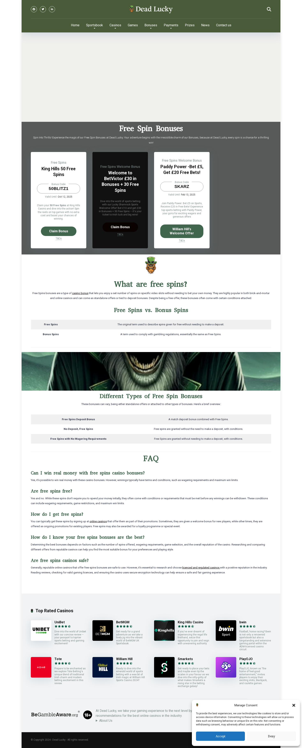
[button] (294, 705)
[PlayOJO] (226, 676)
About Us (105, 721)
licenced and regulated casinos (201, 567)
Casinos (115, 25)
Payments (171, 25)
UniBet (59, 622)
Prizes (190, 25)
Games (133, 25)
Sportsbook (94, 25)
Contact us (223, 25)
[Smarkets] (164, 676)
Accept (220, 736)
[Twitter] (43, 9)
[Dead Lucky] (151, 9)
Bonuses (150, 25)
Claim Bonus (58, 231)
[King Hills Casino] (164, 640)
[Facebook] (34, 9)
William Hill (124, 659)
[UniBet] (41, 640)
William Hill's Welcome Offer (182, 231)
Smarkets (185, 659)
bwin (242, 622)
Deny (271, 736)
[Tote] (41, 676)
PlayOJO (246, 659)
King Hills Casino (190, 622)
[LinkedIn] (52, 9)
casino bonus (80, 293)
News (205, 25)
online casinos (98, 521)
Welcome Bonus (128, 167)
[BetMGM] (102, 640)
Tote (58, 659)
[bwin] (226, 640)
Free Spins (58, 163)
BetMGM (122, 622)
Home (75, 25)
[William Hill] (102, 676)
